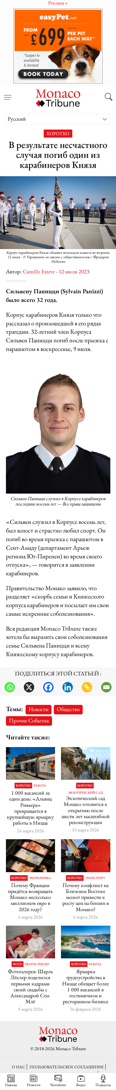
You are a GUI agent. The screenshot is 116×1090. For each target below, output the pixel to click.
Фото (17, 964)
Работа (40, 785)
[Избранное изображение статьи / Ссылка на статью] (30, 763)
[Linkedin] (67, 687)
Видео (81, 1084)
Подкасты (103, 1084)
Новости (38, 709)
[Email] (106, 687)
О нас (18, 1066)
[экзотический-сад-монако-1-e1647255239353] (85, 763)
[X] (29, 687)
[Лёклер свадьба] (30, 942)
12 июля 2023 (74, 271)
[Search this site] (108, 97)
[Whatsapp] (9, 687)
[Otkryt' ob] (58, 46)
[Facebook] (48, 687)
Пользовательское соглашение (66, 1066)
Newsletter (58, 1084)
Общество (68, 709)
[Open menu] (7, 93)
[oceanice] (85, 942)
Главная (11, 1084)
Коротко (58, 133)
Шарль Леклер (37, 964)
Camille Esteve (39, 271)
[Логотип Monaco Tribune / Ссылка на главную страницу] (58, 97)
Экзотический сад (85, 793)
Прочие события (29, 720)
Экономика (40, 878)
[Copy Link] (87, 687)
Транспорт (95, 878)
